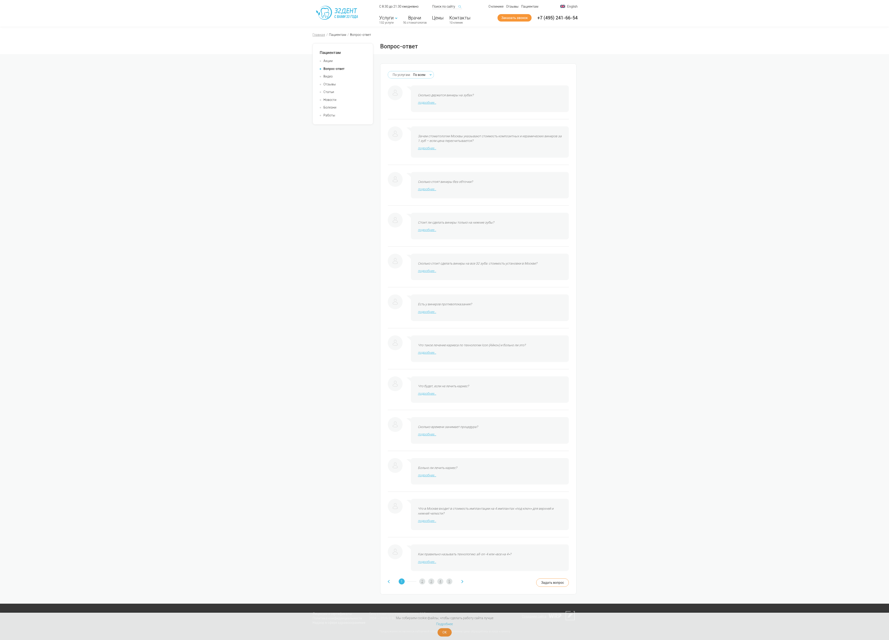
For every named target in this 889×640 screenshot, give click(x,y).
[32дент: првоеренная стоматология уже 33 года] (338, 13)
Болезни (329, 107)
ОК (444, 632)
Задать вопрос (552, 582)
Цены (438, 18)
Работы (329, 115)
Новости (329, 100)
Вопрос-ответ (333, 69)
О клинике (496, 6)
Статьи (328, 92)
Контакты (459, 18)
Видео (328, 76)
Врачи (414, 18)
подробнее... (427, 102)
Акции (328, 61)
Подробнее (444, 624)
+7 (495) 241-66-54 (557, 18)
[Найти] (459, 6)
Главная (319, 35)
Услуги (386, 18)
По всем (409, 75)
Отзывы (512, 6)
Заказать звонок (514, 18)
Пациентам (529, 6)
